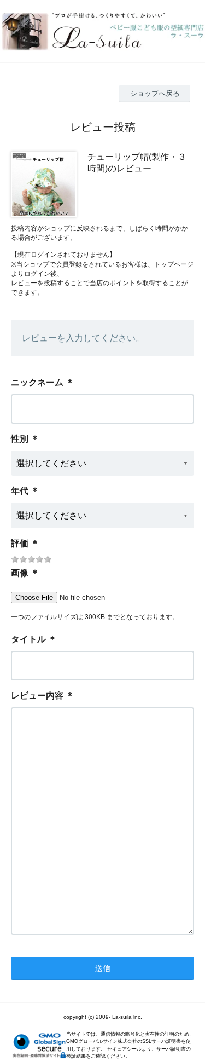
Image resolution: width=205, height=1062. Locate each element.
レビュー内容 (37, 695)
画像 (19, 573)
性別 (19, 438)
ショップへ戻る (155, 93)
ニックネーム (37, 382)
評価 (19, 543)
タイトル (28, 639)
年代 (19, 490)
